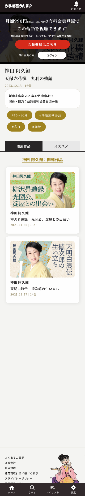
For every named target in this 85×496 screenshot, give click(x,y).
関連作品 (23, 146)
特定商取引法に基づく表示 (21, 473)
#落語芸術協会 (50, 115)
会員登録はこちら (42, 44)
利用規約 (10, 468)
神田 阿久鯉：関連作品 (42, 160)
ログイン (52, 55)
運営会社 (10, 463)
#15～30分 (20, 115)
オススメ (61, 146)
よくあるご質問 (14, 457)
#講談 (36, 126)
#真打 (16, 126)
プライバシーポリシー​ (19, 478)
